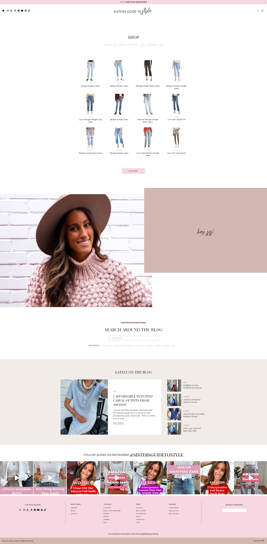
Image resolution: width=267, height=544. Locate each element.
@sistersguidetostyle (156, 455)
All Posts (107, 345)
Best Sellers (119, 44)
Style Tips (139, 345)
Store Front (174, 508)
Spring (158, 345)
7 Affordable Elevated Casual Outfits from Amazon (133, 400)
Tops (161, 44)
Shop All (108, 44)
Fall (173, 345)
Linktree (74, 508)
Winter (150, 345)
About (73, 510)
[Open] (16, 477)
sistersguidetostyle (16, 463)
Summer (166, 345)
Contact (74, 513)
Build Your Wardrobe (123, 345)
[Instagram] (31, 491)
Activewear (132, 44)
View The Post (118, 423)
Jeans (142, 44)
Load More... (133, 171)
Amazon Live (174, 510)
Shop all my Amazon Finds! (136, 2)
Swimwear (152, 44)
